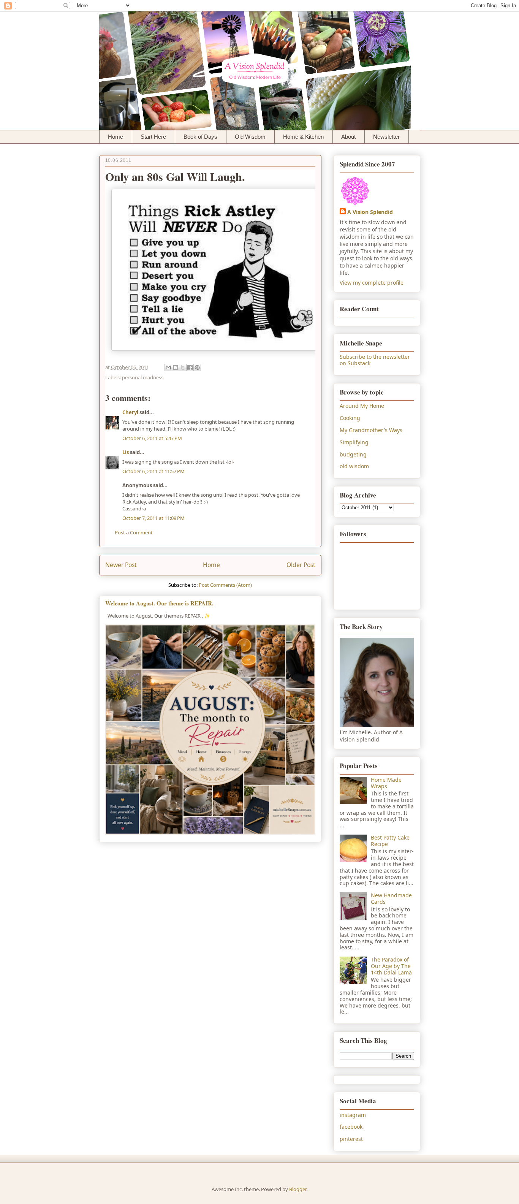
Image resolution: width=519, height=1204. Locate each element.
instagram (353, 1114)
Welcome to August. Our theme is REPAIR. (159, 603)
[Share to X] (183, 367)
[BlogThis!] (175, 367)
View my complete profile (371, 282)
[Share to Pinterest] (197, 367)
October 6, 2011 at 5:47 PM (152, 438)
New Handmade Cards (391, 898)
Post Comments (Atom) (225, 584)
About (348, 136)
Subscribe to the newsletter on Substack (375, 360)
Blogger (297, 1189)
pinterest (351, 1138)
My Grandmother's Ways (371, 430)
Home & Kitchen (303, 136)
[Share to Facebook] (190, 367)
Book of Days (200, 136)
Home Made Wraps (386, 783)
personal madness (142, 377)
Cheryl (130, 412)
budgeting (353, 454)
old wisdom (354, 466)
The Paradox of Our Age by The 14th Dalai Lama (391, 966)
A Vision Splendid (370, 211)
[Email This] (168, 367)
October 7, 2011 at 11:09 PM (153, 518)
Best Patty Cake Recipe (390, 841)
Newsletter (386, 136)
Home (115, 136)
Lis (125, 452)
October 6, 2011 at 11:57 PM (153, 471)
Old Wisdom (250, 136)
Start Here (153, 136)
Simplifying (354, 442)
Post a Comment (134, 532)
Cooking (350, 417)
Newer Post (121, 565)
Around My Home (362, 405)
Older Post (300, 565)
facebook (351, 1126)
